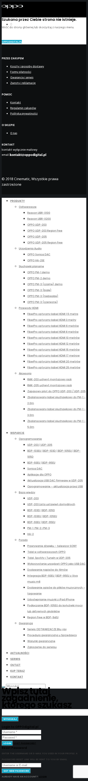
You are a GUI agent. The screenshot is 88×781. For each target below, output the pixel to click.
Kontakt (15, 102)
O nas (13, 133)
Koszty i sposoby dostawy (27, 66)
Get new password (16, 771)
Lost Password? (25, 743)
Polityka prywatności (24, 113)
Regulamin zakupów (23, 108)
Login (7, 743)
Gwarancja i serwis (21, 77)
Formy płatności (20, 71)
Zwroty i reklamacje (23, 83)
